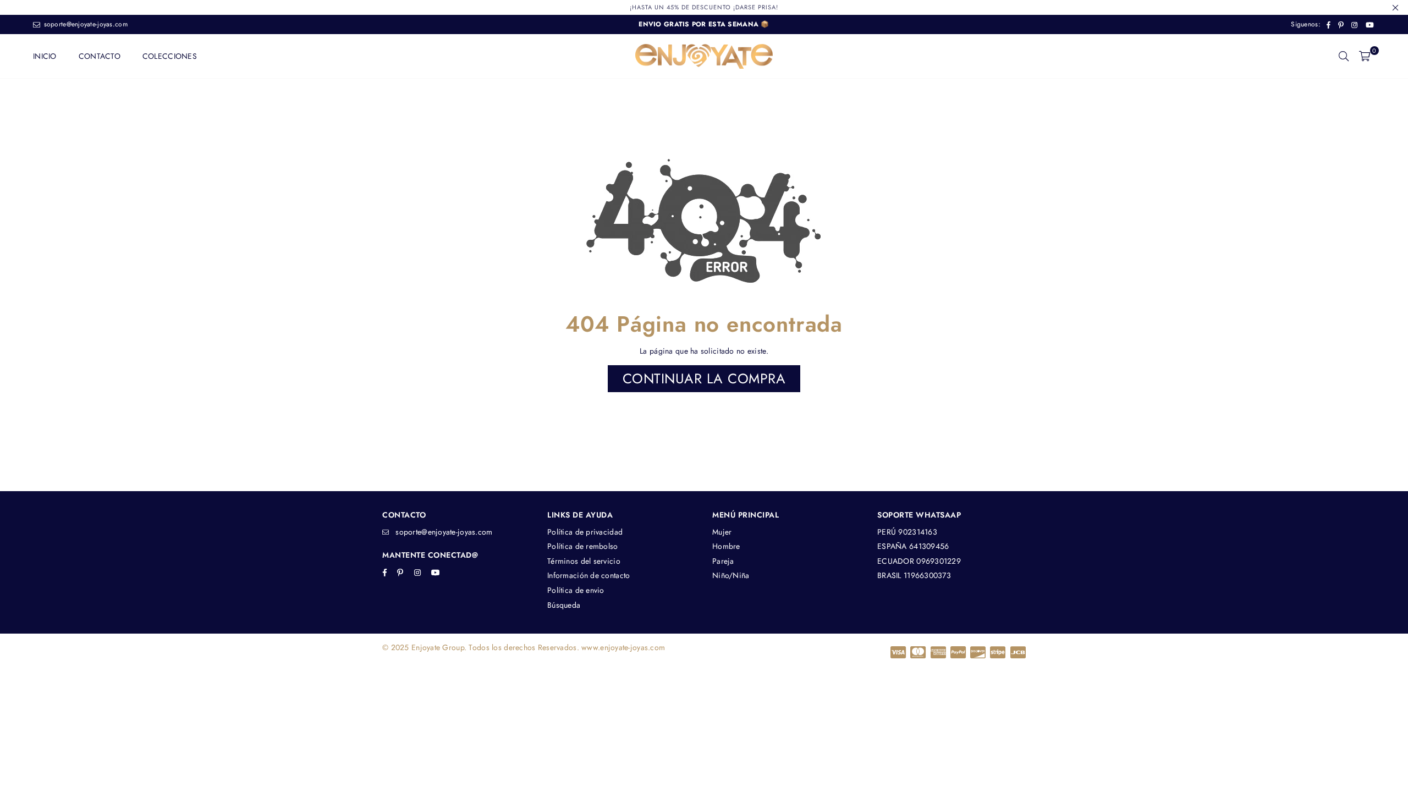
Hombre (726, 546)
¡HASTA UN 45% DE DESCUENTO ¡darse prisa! (704, 7)
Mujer (722, 531)
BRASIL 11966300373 (914, 575)
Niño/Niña (731, 575)
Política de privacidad (585, 531)
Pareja (723, 561)
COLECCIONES (169, 56)
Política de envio (575, 590)
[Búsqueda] (1344, 56)
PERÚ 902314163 (907, 531)
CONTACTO (99, 56)
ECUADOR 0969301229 (919, 561)
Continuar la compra (704, 378)
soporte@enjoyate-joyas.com (84, 24)
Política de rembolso (582, 546)
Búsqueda (563, 605)
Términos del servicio (583, 561)
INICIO (45, 56)
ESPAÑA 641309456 (913, 546)
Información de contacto (588, 575)
